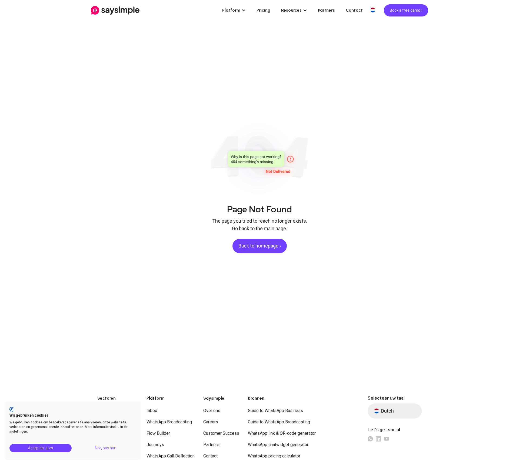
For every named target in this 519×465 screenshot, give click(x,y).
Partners (326, 10)
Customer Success (221, 433)
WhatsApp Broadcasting (169, 421)
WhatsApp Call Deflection (171, 456)
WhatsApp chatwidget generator (278, 444)
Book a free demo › (406, 10)
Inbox (152, 410)
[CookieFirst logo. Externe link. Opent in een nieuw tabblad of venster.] (11, 409)
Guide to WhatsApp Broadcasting (279, 421)
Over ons (211, 410)
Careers (210, 421)
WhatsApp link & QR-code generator (282, 433)
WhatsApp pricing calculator (274, 456)
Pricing (263, 10)
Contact (354, 10)
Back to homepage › (259, 246)
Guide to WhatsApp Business (275, 410)
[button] (234, 10)
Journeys (155, 444)
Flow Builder (158, 433)
